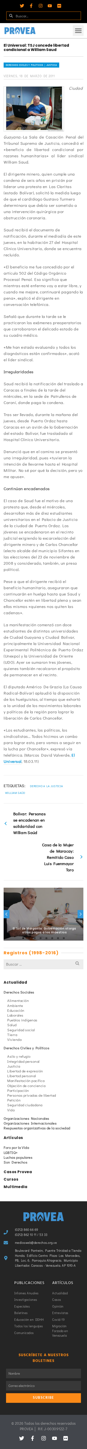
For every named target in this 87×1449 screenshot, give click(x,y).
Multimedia (15, 1186)
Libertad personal (21, 1075)
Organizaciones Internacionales (30, 1123)
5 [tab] (46, 938)
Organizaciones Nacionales (26, 1118)
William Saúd (15, 793)
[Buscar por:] (43, 964)
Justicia (13, 1066)
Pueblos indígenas (22, 1020)
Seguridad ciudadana (25, 1104)
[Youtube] (50, 6)
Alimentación (18, 1000)
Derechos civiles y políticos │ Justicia (31, 65)
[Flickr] (59, 6)
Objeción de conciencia (26, 1085)
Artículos (13, 1137)
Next (80, 914)
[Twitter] (22, 6)
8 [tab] (63, 938)
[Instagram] (40, 6)
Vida (10, 1109)
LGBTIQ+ (11, 1152)
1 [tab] (23, 938)
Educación (15, 1010)
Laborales (15, 1015)
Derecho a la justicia (46, 786)
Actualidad (15, 982)
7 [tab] (58, 938)
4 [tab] (40, 938)
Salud (12, 1024)
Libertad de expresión (25, 1071)
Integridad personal (23, 1061)
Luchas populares (18, 1157)
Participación (18, 1090)
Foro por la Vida (16, 1147)
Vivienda (14, 1039)
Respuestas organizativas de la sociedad (37, 1128)
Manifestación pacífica (25, 1080)
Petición (14, 1100)
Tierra (12, 1034)
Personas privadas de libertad (31, 1095)
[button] (78, 30)
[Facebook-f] (31, 6)
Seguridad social (21, 1029)
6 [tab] (52, 938)
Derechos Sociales (19, 992)
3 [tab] (34, 938)
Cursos (11, 1179)
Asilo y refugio (19, 1056)
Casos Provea (18, 1171)
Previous (6, 914)
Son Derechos (15, 1162)
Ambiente (15, 1005)
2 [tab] (29, 938)
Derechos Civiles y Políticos (26, 1047)
